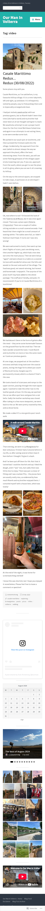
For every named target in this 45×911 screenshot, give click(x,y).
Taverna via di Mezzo (14, 218)
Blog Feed (28, 899)
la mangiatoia (10, 601)
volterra (8, 604)
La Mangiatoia (30, 446)
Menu (37, 19)
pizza (24, 601)
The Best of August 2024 (17, 751)
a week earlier (22, 112)
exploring (24, 598)
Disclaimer (6, 901)
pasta (18, 601)
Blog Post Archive (18, 901)
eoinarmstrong (12, 595)
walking (15, 604)
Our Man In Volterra (13, 19)
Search (20, 8)
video (30, 601)
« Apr (22, 720)
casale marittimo (13, 598)
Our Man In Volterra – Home (12, 899)
